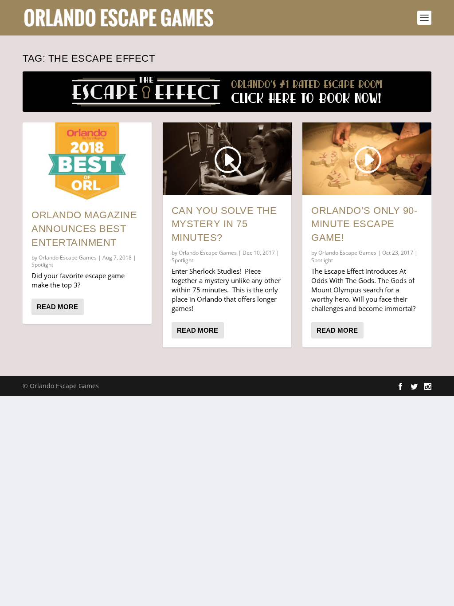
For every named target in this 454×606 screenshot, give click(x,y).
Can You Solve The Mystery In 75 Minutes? (224, 224)
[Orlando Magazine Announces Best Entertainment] (87, 161)
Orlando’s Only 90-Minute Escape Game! (364, 224)
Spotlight (42, 264)
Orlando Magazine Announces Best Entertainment (84, 228)
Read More (57, 307)
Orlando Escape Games (68, 257)
